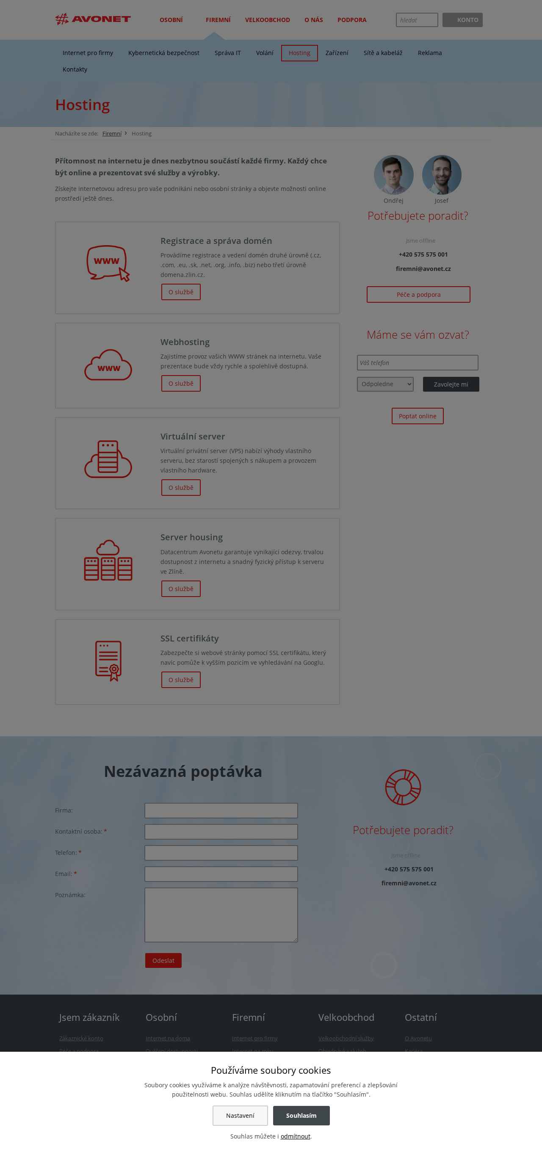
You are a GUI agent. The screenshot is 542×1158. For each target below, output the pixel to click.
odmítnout (295, 1136)
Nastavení (240, 1115)
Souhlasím (301, 1115)
